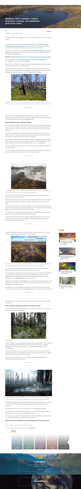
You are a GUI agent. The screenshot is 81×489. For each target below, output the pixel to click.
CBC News (32, 428)
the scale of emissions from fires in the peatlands (31, 59)
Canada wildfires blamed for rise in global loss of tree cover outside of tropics (31, 57)
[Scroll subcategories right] (69, 442)
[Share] (6, 30)
